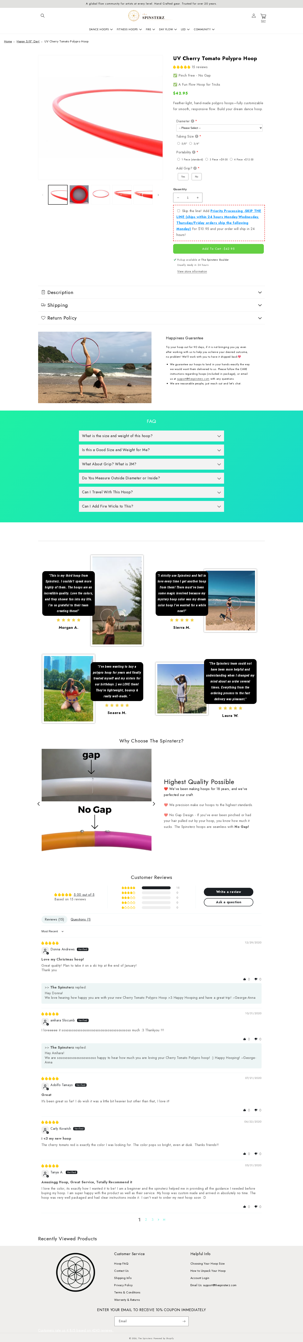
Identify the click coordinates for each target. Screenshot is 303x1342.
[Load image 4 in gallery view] (121, 194)
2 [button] (146, 1219)
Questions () (81, 919)
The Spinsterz (145, 1338)
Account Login (199, 1278)
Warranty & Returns (127, 1300)
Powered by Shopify (164, 1338)
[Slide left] (42, 194)
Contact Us (121, 1271)
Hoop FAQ (121, 1263)
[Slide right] (158, 194)
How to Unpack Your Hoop (208, 1271)
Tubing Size (185, 136)
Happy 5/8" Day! (28, 41)
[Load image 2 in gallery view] (79, 194)
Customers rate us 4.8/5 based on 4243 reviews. (76, 1330)
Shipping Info (123, 1278)
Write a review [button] (228, 891)
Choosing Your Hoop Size (207, 1263)
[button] (42, 15)
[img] (50, 943)
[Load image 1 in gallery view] (57, 194)
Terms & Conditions (127, 1292)
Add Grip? (184, 168)
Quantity (180, 189)
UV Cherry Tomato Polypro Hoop (66, 41)
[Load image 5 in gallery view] (143, 194)
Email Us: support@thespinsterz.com (213, 1285)
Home (8, 41)
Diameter (183, 121)
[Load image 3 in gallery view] (100, 194)
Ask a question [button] (228, 902)
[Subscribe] (183, 1321)
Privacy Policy (123, 1285)
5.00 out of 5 (84, 894)
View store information (192, 271)
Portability (183, 152)
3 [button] (153, 1219)
